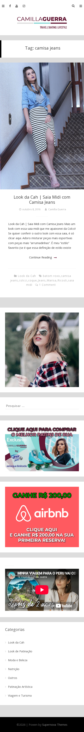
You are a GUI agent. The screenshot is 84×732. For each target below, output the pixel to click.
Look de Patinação (20, 651)
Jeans (42, 280)
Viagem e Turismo (20, 695)
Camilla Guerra (57, 209)
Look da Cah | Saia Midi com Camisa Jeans (42, 199)
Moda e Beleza (17, 660)
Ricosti (62, 280)
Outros (12, 678)
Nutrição (13, 669)
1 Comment (47, 285)
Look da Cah (27, 276)
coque (32, 280)
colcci (23, 280)
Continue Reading (40, 257)
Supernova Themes (54, 724)
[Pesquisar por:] (42, 406)
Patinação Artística (20, 687)
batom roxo (51, 276)
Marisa (51, 280)
